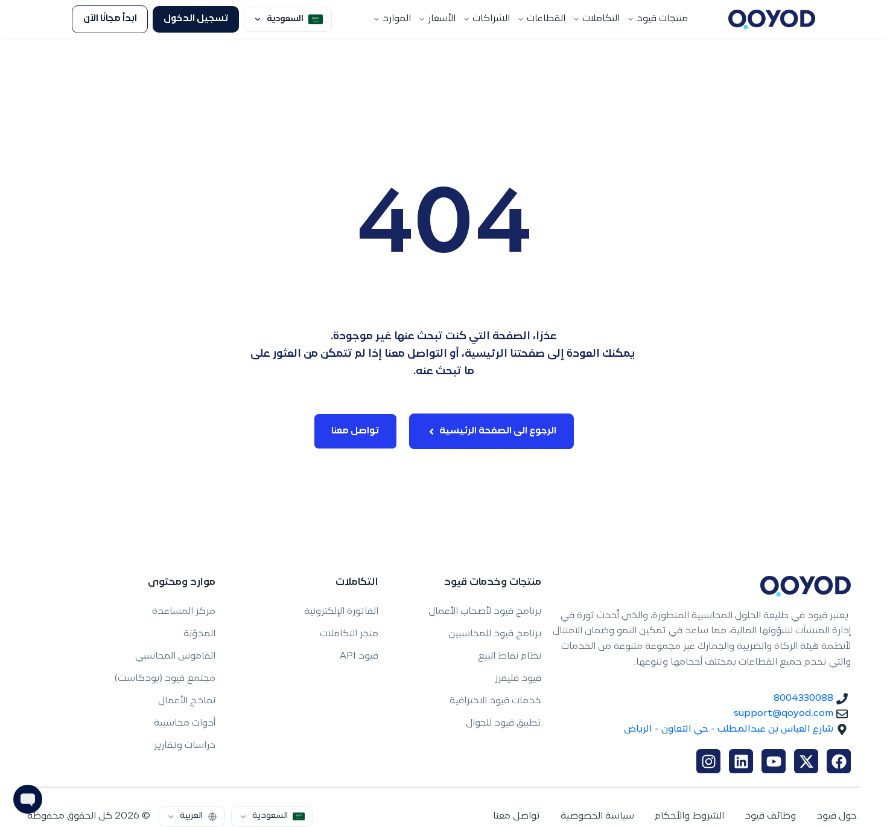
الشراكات (491, 19)
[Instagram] (708, 761)
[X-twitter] (806, 761)
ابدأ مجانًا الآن (110, 19)
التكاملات (601, 19)
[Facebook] (839, 761)
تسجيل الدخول (196, 19)
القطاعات (546, 19)
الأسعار (442, 19)
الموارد (397, 19)
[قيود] (771, 19)
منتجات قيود (662, 19)
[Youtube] (773, 761)
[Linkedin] (741, 761)
